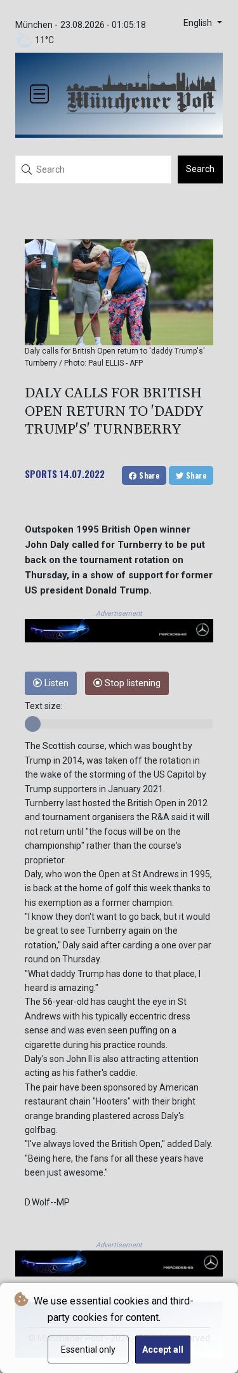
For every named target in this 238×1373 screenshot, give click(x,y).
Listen (55, 683)
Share (148, 475)
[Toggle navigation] (39, 94)
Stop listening (131, 683)
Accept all (162, 1349)
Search (200, 169)
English (199, 23)
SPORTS (41, 474)
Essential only (88, 1349)
